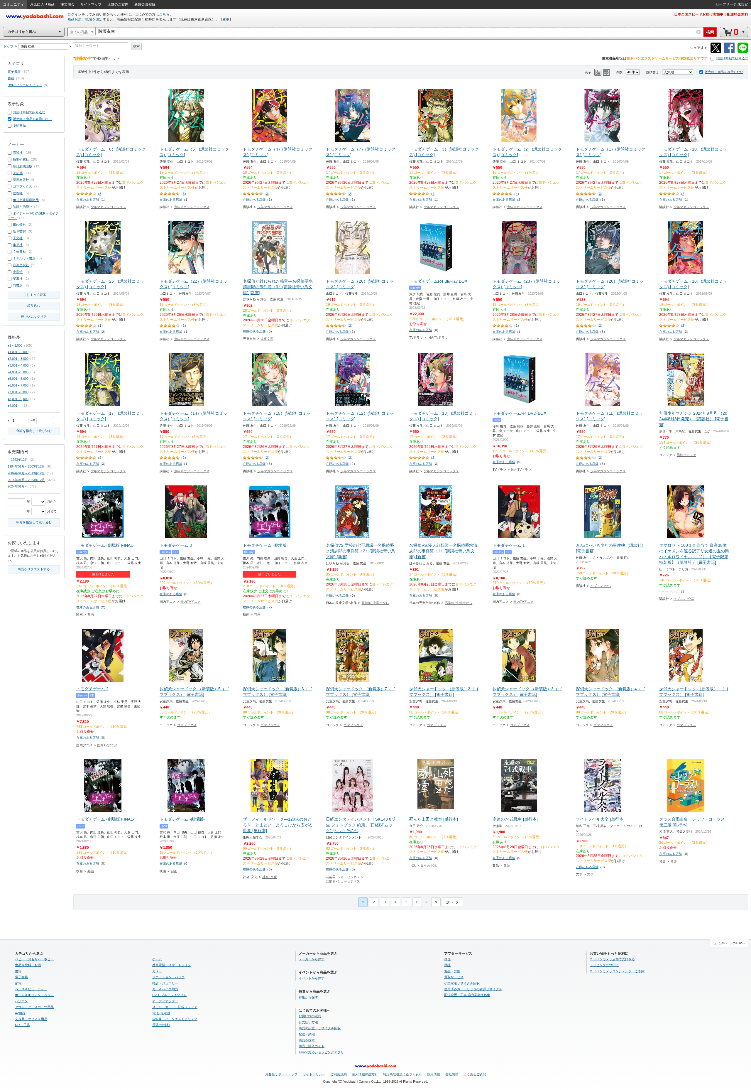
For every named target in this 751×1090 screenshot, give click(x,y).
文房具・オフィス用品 (31, 1019)
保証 (447, 965)
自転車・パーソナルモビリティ (174, 1019)
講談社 (18, 152)
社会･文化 (269, 877)
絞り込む (33, 305)
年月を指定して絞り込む (34, 522)
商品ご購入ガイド (311, 1046)
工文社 (18, 238)
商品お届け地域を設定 (85, 19)
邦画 (90, 614)
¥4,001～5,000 (18, 372)
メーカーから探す (311, 959)
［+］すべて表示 (34, 294)
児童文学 (267, 338)
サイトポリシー (314, 1074)
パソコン (21, 1001)
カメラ (157, 971)
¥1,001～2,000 (18, 352)
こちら (164, 14)
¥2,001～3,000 (18, 358)
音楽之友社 (21, 265)
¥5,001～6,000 (18, 378)
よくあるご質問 (475, 1074)
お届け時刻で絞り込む (732, 58)
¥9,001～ (14, 405)
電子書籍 (14, 71)
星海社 (18, 278)
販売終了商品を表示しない (724, 72)
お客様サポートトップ (281, 1074)
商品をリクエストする (34, 569)
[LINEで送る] (743, 52)
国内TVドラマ (438, 337)
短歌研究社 (21, 159)
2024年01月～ (18, 486)
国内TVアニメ (190, 601)
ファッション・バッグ (168, 977)
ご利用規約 (339, 1074)
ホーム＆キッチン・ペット (34, 995)
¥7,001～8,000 (18, 392)
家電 (18, 983)
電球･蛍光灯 (161, 1025)
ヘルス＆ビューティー (31, 989)
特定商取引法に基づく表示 (402, 1074)
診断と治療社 (22, 206)
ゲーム (157, 959)
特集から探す (308, 997)
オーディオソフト (165, 1001)
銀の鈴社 (19, 224)
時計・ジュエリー (165, 983)
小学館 (18, 272)
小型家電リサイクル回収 (462, 983)
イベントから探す (311, 978)
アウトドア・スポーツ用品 (34, 1007)
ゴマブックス (187, 725)
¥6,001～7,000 (18, 385)
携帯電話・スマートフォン (171, 965)
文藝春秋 (19, 251)
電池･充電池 (161, 1013)
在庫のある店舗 (87, 199)
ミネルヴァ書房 (24, 258)
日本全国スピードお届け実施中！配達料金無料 (711, 14)
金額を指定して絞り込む (34, 431)
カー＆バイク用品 (165, 989)
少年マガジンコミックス (108, 207)
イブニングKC (600, 586)
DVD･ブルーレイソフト (25, 85)
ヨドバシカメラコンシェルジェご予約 (617, 971)
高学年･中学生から (375, 603)
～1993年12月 (18, 459)
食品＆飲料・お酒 (28, 965)
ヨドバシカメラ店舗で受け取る (612, 959)
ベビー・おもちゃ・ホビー (34, 959)
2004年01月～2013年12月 (26, 473)
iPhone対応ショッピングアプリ (321, 1052)
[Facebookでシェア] (729, 52)
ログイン (74, 14)
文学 (590, 874)
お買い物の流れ (310, 1016)
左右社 (18, 193)
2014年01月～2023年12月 (26, 480)
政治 (507, 865)
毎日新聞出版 (22, 166)
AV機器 (20, 1013)
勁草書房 (19, 231)
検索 (136, 46)
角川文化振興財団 (26, 200)
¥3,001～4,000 (18, 365)
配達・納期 (307, 1034)
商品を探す (307, 1040)
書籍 (11, 78)
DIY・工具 (22, 1025)
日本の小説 (428, 865)
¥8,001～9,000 (18, 399)
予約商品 (19, 125)
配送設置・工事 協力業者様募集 (467, 995)
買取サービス (454, 977)
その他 (18, 173)
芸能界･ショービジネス (343, 881)
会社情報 (451, 1074)
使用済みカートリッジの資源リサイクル (473, 989)
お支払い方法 (308, 1022)
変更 (225, 19)
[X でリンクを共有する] (716, 52)
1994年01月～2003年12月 (26, 466)
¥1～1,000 (15, 345)
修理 (447, 959)
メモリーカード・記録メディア (174, 1007)
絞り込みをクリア (34, 316)
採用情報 (433, 1074)
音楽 (673, 861)
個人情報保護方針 (365, 1074)
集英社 (18, 245)
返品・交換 (452, 971)
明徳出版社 (21, 179)
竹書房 (18, 285)
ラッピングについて (604, 965)
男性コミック (686, 455)
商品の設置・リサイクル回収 (320, 1028)
